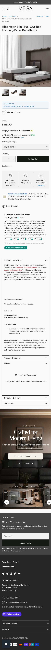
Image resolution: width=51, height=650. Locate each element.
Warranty (41, 185)
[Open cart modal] (47, 9)
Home (4, 16)
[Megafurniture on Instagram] (11, 574)
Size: (9, 141)
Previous (40, 16)
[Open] (6, 644)
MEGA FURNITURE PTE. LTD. (18, 638)
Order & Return (11, 206)
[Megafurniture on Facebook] (3, 574)
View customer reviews (15, 248)
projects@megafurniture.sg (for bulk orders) (24, 607)
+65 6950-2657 (12, 598)
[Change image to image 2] (13, 92)
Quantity (5, 154)
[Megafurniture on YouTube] (19, 574)
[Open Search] (8, 9)
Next (47, 16)
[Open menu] (3, 9)
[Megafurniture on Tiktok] (15, 574)
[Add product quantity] (13, 159)
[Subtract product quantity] (4, 159)
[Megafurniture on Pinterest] (7, 574)
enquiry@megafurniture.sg (16, 602)
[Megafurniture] (25, 9)
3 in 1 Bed (12, 16)
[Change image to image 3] (22, 92)
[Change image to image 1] (5, 92)
